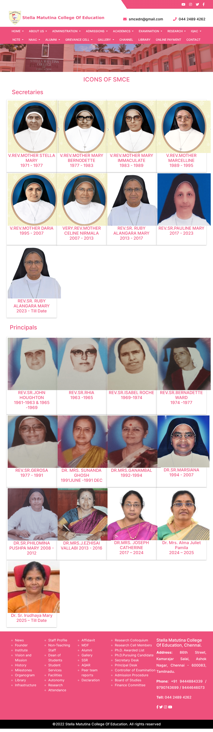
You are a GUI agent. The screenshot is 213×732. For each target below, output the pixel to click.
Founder (21, 645)
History (20, 665)
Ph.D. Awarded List (129, 650)
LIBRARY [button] (144, 39)
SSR (85, 660)
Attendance (57, 690)
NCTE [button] (16, 39)
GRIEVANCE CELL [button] (77, 39)
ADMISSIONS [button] (95, 31)
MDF (85, 645)
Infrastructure (25, 685)
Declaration (91, 680)
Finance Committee (130, 685)
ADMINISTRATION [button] (65, 31)
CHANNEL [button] (126, 39)
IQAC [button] (195, 31)
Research (55, 685)
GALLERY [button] (105, 39)
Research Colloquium (131, 640)
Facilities (55, 675)
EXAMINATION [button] (149, 31)
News (19, 640)
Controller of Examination (135, 670)
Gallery (87, 655)
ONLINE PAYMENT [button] (168, 39)
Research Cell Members (133, 645)
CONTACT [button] (193, 39)
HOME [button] (16, 31)
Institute (21, 650)
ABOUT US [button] (37, 31)
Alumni (87, 650)
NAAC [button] (33, 39)
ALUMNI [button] (51, 39)
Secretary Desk (127, 660)
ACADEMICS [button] (122, 31)
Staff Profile (57, 640)
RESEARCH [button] (175, 31)
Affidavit (88, 640)
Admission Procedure (131, 675)
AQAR (86, 665)
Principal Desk (126, 665)
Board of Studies (128, 680)
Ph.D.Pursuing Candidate (134, 655)
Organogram (25, 675)
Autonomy (56, 680)
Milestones (23, 670)
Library (20, 680)
